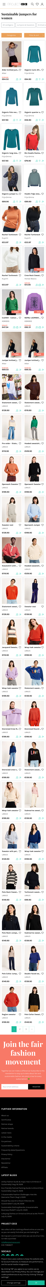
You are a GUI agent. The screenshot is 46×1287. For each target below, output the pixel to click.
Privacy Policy (6, 1154)
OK (36, 1283)
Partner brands (7, 1128)
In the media (6, 1137)
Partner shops (7, 1124)
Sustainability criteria (10, 1146)
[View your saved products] (37, 4)
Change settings (13, 1283)
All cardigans (8, 25)
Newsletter (5, 1163)
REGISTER (36, 1087)
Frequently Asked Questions (13, 1150)
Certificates (6, 1120)
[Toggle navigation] (4, 4)
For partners (6, 1141)
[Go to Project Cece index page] (18, 4)
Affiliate (4, 1167)
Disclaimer (5, 1159)
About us (5, 1115)
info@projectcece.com (10, 1242)
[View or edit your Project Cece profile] (42, 4)
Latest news (6, 1133)
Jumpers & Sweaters (25, 25)
